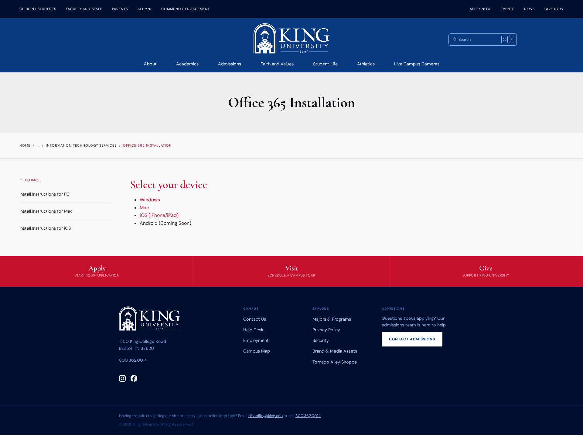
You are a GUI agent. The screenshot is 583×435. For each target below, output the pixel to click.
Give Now (554, 9)
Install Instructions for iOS (45, 228)
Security (320, 340)
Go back (32, 180)
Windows (150, 200)
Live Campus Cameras (416, 64)
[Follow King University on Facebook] (134, 378)
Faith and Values (277, 64)
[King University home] (149, 319)
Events (507, 9)
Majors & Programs (331, 319)
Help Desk (253, 329)
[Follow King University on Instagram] (122, 378)
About (150, 64)
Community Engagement (185, 9)
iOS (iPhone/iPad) (159, 215)
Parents (120, 9)
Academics (187, 64)
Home (24, 145)
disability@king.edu (265, 415)
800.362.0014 (133, 360)
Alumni (145, 9)
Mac (144, 207)
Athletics (366, 64)
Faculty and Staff (84, 9)
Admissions (229, 64)
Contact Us (254, 319)
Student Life (325, 64)
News (529, 9)
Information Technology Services (81, 145)
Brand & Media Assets (334, 351)
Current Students (37, 9)
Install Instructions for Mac (46, 211)
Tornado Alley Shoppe (334, 362)
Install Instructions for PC (44, 194)
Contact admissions (412, 339)
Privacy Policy (326, 329)
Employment (256, 340)
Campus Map (256, 351)
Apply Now (480, 9)
